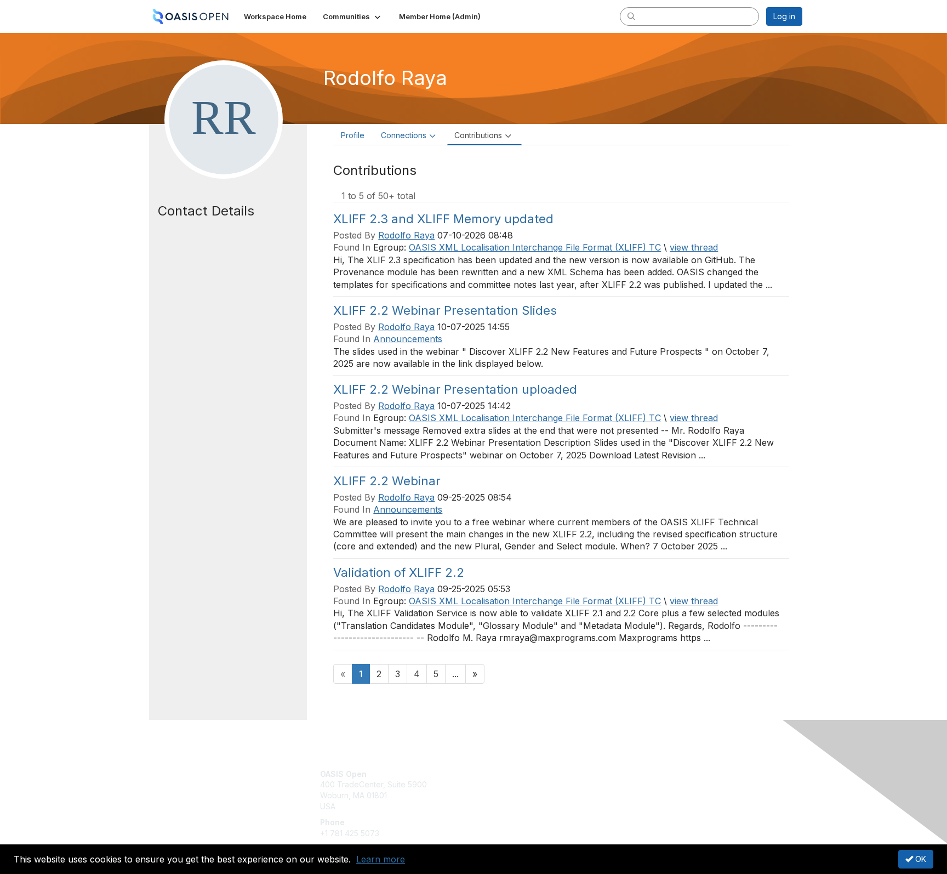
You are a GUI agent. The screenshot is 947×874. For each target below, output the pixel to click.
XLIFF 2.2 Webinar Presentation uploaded (455, 389)
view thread (694, 247)
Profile (352, 135)
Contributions (478, 135)
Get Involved (501, 774)
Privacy (649, 784)
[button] (353, 16)
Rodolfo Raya (406, 235)
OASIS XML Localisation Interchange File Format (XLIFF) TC (535, 247)
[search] (631, 16)
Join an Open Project (516, 789)
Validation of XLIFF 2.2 (398, 572)
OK (919, 859)
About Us (652, 774)
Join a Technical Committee (528, 806)
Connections (403, 135)
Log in (784, 16)
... (455, 673)
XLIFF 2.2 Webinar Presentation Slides (445, 310)
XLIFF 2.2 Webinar (387, 481)
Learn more (380, 859)
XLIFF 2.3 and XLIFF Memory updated (443, 219)
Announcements (407, 338)
